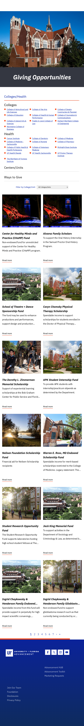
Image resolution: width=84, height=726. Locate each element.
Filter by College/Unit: (26, 187)
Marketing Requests (54, 675)
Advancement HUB (54, 667)
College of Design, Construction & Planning (67, 110)
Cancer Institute (13, 138)
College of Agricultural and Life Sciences (17, 110)
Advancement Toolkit (55, 671)
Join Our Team (14, 687)
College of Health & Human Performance (43, 116)
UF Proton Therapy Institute (65, 154)
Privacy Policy (14, 700)
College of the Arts (39, 109)
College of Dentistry (40, 138)
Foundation (12, 691)
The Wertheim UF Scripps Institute (17, 160)
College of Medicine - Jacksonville (15, 143)
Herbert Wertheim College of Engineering (68, 122)
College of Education (15, 115)
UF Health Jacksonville (41, 153)
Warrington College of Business (15, 128)
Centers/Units (13, 167)
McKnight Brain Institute (67, 147)
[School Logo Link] (22, 653)
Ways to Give (13, 177)
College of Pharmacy (66, 142)
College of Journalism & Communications (67, 116)
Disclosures (12, 695)
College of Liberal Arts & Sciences (16, 122)
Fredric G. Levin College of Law (42, 122)
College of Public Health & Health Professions (17, 148)
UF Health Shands (14, 153)
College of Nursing (39, 142)
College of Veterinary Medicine (40, 148)
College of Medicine (65, 138)
